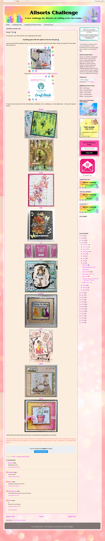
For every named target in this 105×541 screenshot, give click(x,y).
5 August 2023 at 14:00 (14, 506)
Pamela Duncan (12, 491)
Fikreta (10, 500)
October (85, 249)
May (84, 260)
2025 (82, 238)
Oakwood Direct (43, 73)
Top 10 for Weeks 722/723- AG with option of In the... (91, 279)
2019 (82, 299)
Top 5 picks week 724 (88, 274)
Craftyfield (11, 472)
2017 (82, 304)
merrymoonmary (58, 526)
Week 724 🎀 (86, 276)
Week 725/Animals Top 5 (89, 267)
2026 (82, 235)
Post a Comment (12, 509)
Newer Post (10, 516)
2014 (82, 311)
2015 (82, 309)
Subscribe (89, 153)
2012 (82, 315)
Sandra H (10, 463)
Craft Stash (54, 73)
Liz (41, 243)
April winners (86, 269)
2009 (82, 322)
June (84, 258)
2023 (82, 242)
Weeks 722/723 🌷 (87, 282)
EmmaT (10, 481)
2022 (82, 292)
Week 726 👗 (86, 265)
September (86, 251)
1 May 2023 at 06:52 (13, 486)
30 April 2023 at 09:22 (14, 476)
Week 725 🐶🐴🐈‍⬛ (88, 271)
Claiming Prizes (48, 24)
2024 (82, 240)
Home (8, 24)
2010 (82, 320)
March (84, 285)
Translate (91, 82)
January (85, 290)
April (84, 263)
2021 (82, 295)
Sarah (41, 398)
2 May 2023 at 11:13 (13, 495)
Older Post (72, 516)
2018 (82, 302)
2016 (82, 306)
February (85, 287)
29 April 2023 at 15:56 (14, 467)
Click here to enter (41, 452)
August (85, 253)
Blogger (71, 526)
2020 (82, 297)
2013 (82, 313)
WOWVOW (34, 73)
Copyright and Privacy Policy (32, 24)
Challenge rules (17, 24)
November (86, 247)
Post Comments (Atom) (19, 520)
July (84, 256)
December (86, 244)
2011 (82, 318)
